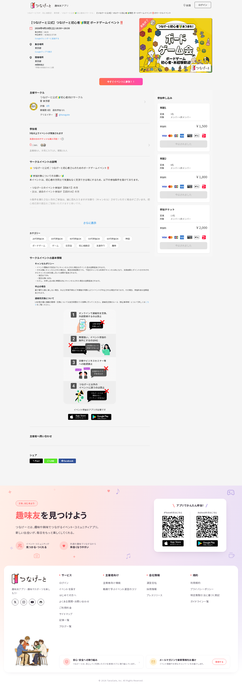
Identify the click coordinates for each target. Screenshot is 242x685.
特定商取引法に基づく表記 (205, 595)
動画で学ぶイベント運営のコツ (120, 589)
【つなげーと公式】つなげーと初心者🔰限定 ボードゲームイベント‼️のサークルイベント (133, 13)
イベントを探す (67, 589)
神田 (127, 238)
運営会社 (152, 582)
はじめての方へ (67, 595)
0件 (48, 105)
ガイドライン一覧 (199, 601)
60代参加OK (113, 238)
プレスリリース (154, 595)
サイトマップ (66, 614)
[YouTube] (32, 602)
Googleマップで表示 (43, 51)
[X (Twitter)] (15, 602)
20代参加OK (38, 238)
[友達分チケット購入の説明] (62, 139)
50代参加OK (94, 238)
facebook (68, 460)
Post (37, 460)
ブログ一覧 (65, 626)
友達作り (100, 245)
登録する (219, 661)
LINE (51, 460)
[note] (41, 602)
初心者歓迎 (47, 13)
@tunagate (64, 114)
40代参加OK (75, 238)
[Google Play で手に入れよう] (207, 543)
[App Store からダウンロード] (173, 543)
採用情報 (152, 589)
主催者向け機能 (112, 582)
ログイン (203, 4)
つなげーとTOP (33, 13)
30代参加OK (57, 238)
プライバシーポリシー (202, 589)
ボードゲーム (38, 245)
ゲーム (55, 245)
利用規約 (195, 582)
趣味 (114, 245)
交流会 (69, 245)
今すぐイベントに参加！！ (121, 81)
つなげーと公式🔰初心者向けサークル (78, 13)
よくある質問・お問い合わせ (74, 601)
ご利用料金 (65, 607)
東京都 (56, 13)
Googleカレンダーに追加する (47, 38)
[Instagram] (23, 602)
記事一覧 (64, 620)
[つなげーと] (29, 579)
